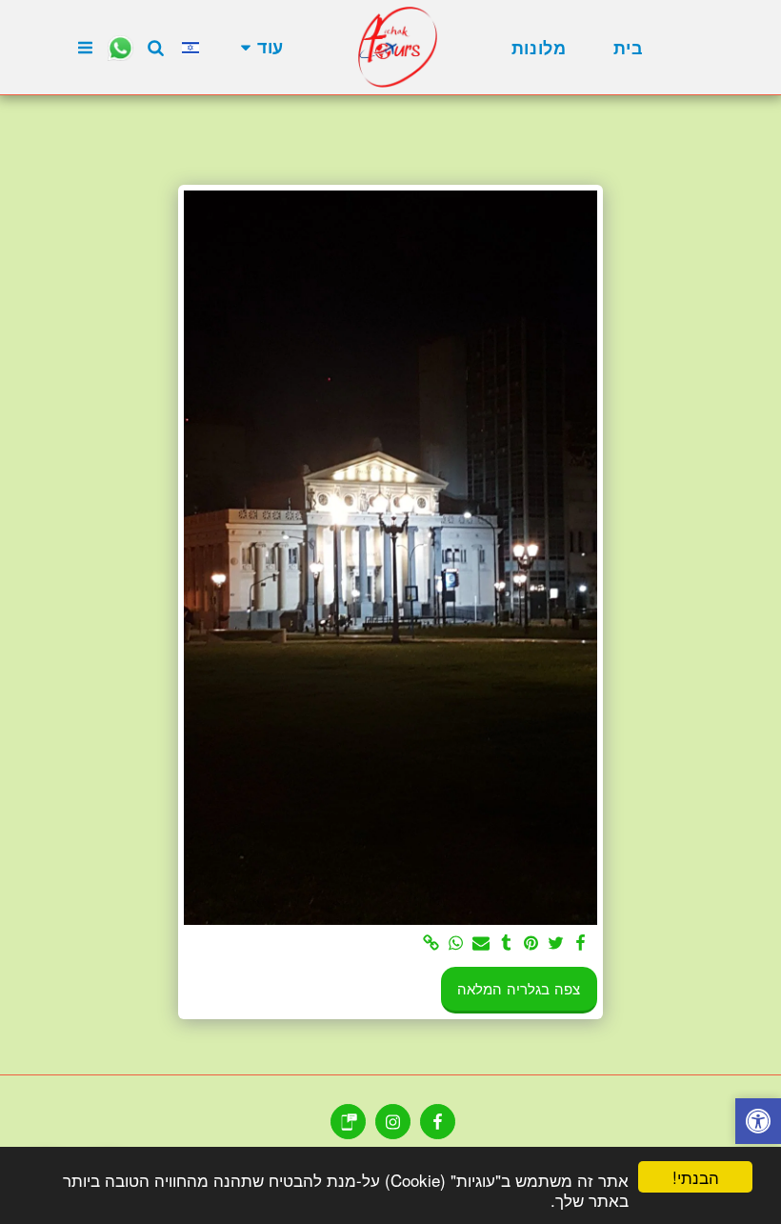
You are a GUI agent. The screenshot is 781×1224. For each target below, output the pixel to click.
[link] (431, 943)
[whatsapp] (456, 943)
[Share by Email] (481, 943)
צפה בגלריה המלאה (518, 989)
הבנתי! (695, 1177)
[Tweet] (556, 943)
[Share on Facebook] (581, 943)
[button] (156, 47)
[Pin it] (531, 943)
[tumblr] (506, 943)
